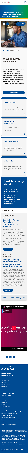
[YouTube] (11, 369)
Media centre (5, 384)
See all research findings (12, 298)
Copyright (4, 400)
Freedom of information (8, 417)
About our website (6, 395)
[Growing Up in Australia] (14, 2)
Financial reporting (6, 415)
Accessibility (5, 397)
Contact (3, 386)
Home (3, 382)
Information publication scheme (10, 419)
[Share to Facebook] (7, 357)
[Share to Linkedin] (10, 357)
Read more (14, 92)
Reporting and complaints (8, 424)
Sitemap (3, 388)
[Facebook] (2, 369)
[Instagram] (5, 369)
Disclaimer (4, 402)
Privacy (3, 404)
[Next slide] (7, 23)
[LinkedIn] (13, 369)
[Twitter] (8, 369)
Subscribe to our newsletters (7, 374)
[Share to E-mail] (14, 357)
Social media (5, 406)
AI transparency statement (9, 413)
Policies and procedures (8, 422)
